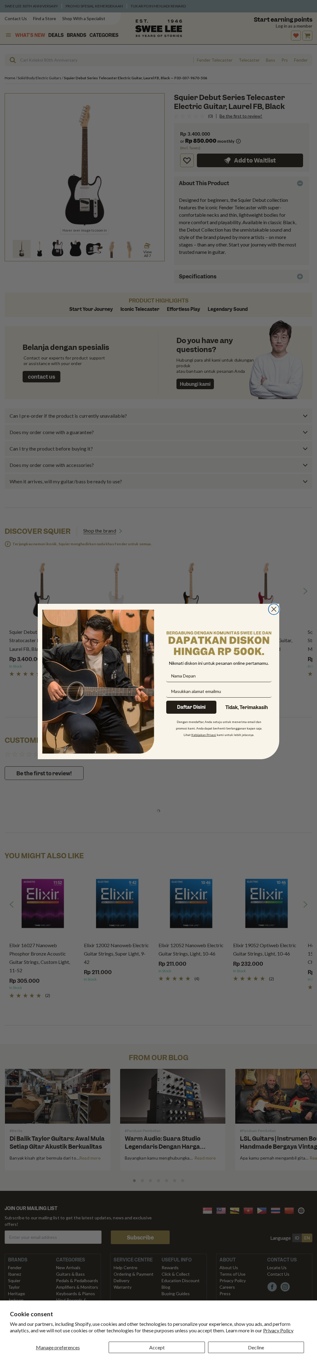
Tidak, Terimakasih (246, 707)
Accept (157, 1347)
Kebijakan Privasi (203, 735)
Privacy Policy (278, 1330)
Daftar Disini (191, 707)
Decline (256, 1347)
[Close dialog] (273, 609)
